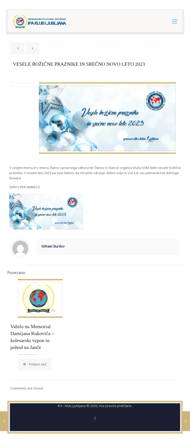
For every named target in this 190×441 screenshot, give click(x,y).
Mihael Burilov (53, 246)
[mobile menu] (174, 21)
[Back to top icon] (166, 431)
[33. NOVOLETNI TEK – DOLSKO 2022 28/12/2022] (185, 421)
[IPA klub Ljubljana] (39, 21)
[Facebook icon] (95, 418)
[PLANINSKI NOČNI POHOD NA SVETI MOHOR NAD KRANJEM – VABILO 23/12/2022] (4, 421)
